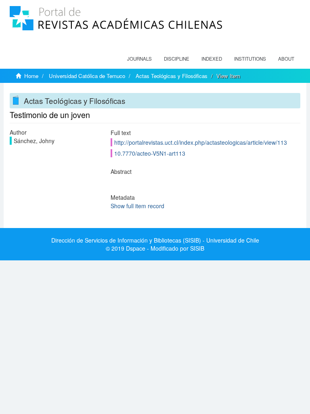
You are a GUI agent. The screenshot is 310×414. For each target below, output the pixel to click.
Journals (139, 58)
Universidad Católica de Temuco (87, 76)
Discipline (176, 58)
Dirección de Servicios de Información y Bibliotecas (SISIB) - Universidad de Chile (155, 240)
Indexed (211, 58)
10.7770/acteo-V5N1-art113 (149, 153)
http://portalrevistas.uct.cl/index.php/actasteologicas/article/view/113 (200, 142)
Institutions (250, 58)
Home (31, 76)
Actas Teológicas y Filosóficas (171, 76)
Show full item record (137, 206)
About (286, 58)
